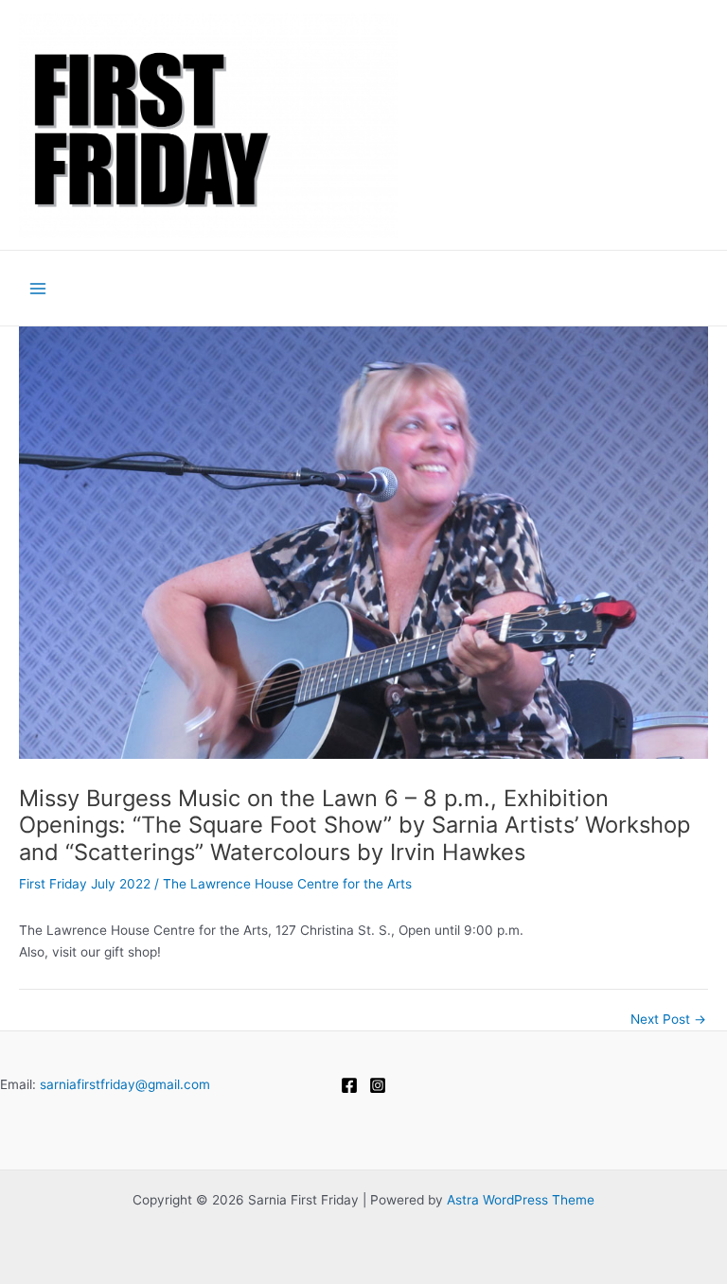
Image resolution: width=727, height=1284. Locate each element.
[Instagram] (377, 1085)
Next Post (668, 1020)
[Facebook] (349, 1085)
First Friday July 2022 (85, 883)
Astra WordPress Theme (520, 1199)
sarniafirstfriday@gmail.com (125, 1084)
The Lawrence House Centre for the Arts (287, 883)
